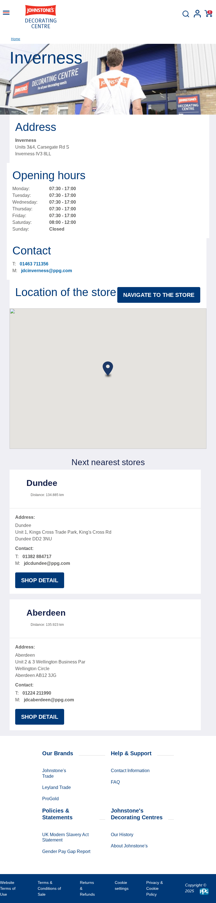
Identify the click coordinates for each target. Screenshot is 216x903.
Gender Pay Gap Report (66, 851)
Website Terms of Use (7, 888)
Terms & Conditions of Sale (49, 888)
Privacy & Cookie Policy (154, 888)
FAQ (115, 782)
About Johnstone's (129, 845)
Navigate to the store (158, 295)
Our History (122, 834)
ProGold (50, 798)
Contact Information (130, 770)
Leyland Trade (56, 787)
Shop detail (39, 580)
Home (15, 39)
